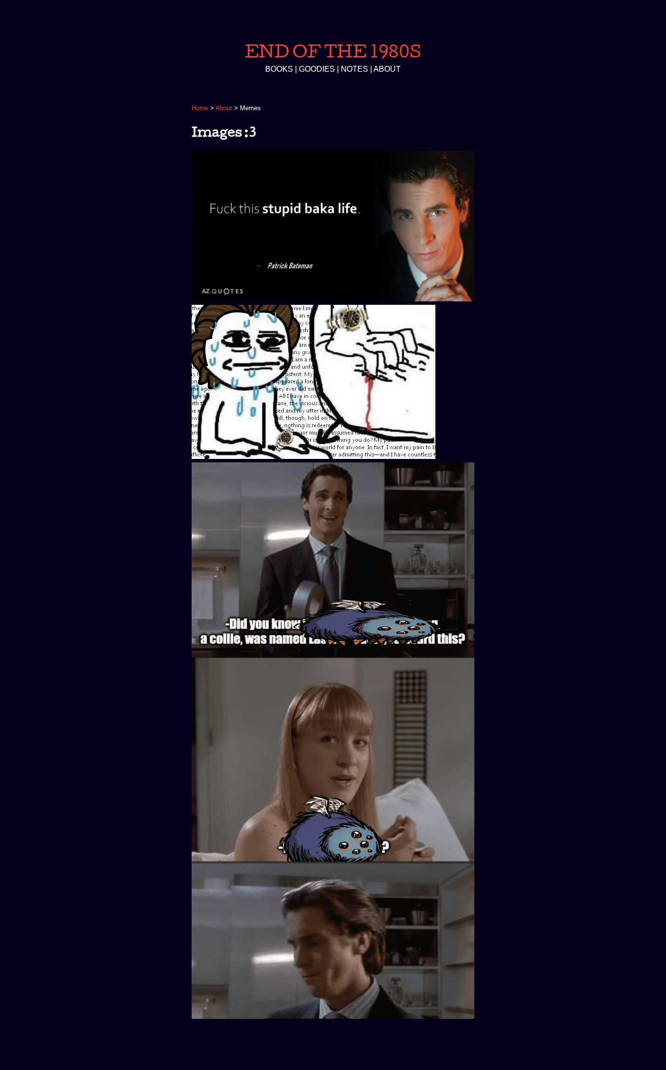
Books (279, 69)
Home (200, 108)
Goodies (317, 69)
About (387, 69)
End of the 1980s (333, 52)
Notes (354, 69)
